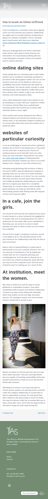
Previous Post (7, 413)
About (9, 457)
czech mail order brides (15, 158)
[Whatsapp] (42, 493)
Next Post (42, 413)
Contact (10, 459)
